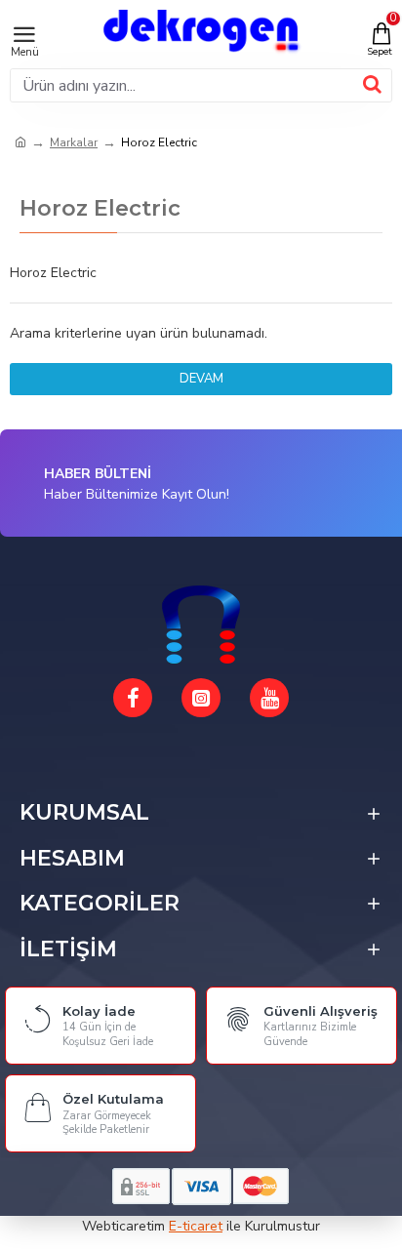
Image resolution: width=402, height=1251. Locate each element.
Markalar (74, 142)
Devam (201, 378)
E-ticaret (195, 1226)
